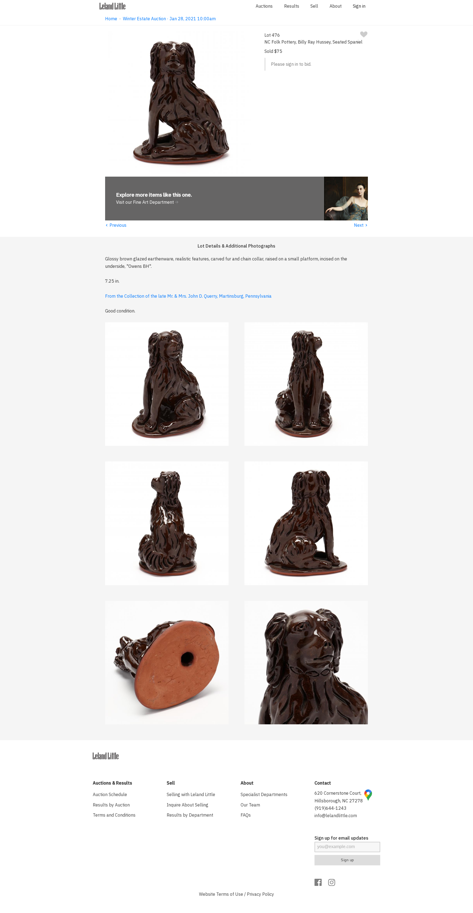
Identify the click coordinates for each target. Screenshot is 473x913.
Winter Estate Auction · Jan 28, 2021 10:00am (169, 18)
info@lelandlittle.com (336, 815)
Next (361, 225)
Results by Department (190, 815)
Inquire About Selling (187, 805)
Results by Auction (111, 805)
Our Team (250, 805)
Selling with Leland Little (191, 794)
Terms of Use (229, 894)
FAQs (246, 815)
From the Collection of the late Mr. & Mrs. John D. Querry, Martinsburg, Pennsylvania (188, 296)
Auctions (264, 6)
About (336, 6)
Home (111, 18)
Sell (314, 6)
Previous (115, 225)
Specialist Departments (264, 794)
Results (291, 6)
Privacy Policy (260, 894)
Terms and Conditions (114, 815)
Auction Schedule (110, 794)
